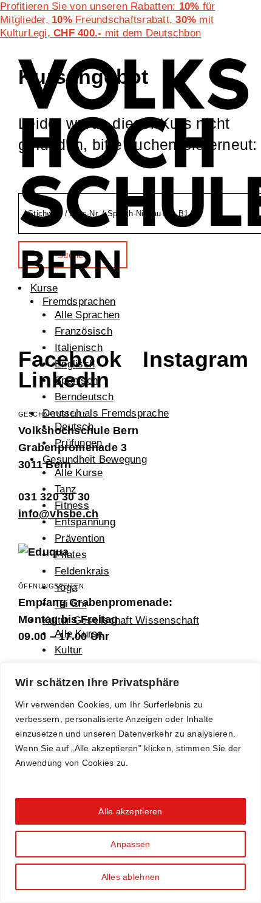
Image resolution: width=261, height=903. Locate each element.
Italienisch (79, 347)
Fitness (72, 505)
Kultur (69, 650)
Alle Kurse (79, 473)
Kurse (44, 288)
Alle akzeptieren (130, 811)
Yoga (66, 587)
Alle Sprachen (87, 315)
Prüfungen (78, 443)
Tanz (65, 489)
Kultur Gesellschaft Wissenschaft (120, 620)
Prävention (80, 538)
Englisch (75, 364)
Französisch (83, 331)
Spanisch (76, 380)
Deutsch (74, 426)
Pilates (71, 555)
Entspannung (85, 522)
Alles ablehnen (130, 877)
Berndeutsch (84, 397)
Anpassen (130, 844)
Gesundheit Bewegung (94, 459)
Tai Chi (71, 604)
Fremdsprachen (78, 301)
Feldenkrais (82, 571)
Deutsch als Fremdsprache (105, 413)
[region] (130, 783)
